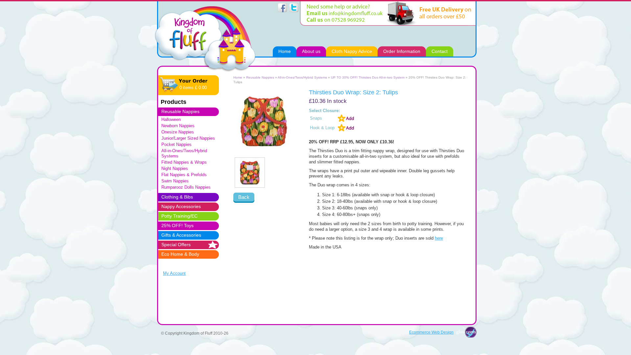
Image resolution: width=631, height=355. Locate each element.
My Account (174, 273)
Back (243, 197)
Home (237, 77)
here (439, 238)
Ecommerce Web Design (431, 332)
